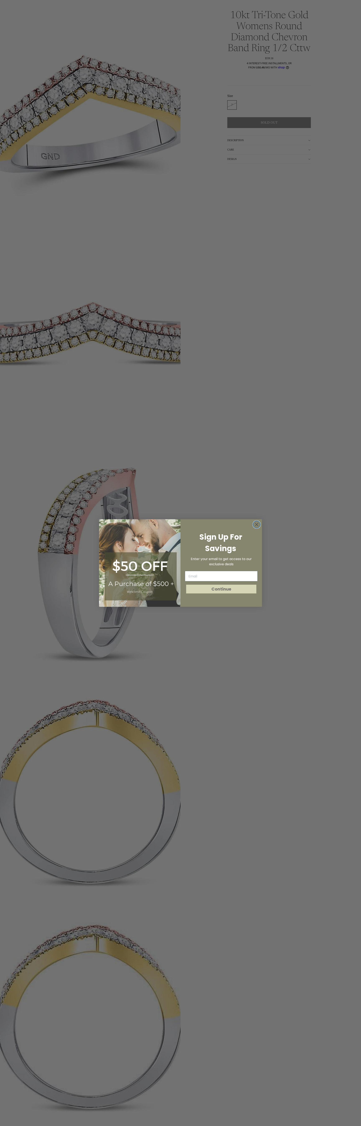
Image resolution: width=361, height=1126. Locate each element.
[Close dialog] (256, 524)
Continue (221, 589)
